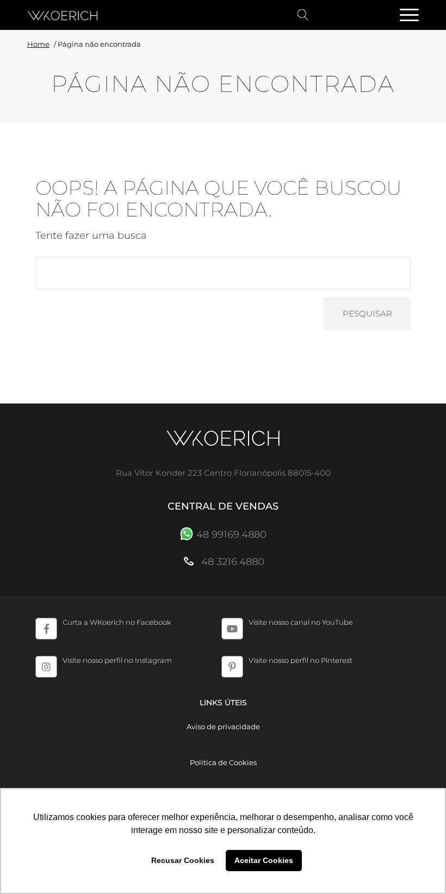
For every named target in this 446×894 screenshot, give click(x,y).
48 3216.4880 (231, 562)
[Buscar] (303, 15)
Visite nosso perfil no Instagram (117, 660)
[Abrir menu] (409, 15)
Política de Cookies (223, 762)
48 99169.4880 (231, 535)
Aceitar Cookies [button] (263, 860)
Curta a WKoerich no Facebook (117, 622)
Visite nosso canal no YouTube (301, 622)
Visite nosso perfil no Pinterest (300, 660)
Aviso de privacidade (223, 726)
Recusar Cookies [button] (182, 860)
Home (38, 44)
